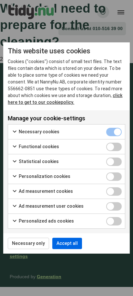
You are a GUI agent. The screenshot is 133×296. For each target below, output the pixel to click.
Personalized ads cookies (46, 221)
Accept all (67, 243)
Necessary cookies (38, 131)
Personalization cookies (44, 176)
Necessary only (28, 243)
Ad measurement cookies (45, 191)
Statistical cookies (38, 161)
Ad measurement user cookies (51, 206)
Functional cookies (38, 146)
